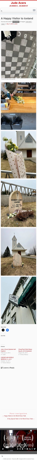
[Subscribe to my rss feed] (2, 11)
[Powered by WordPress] (17, 458)
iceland (3, 24)
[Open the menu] (34, 10)
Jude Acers (18, 2)
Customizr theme (30, 459)
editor (16, 24)
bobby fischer (28, 21)
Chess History (16, 21)
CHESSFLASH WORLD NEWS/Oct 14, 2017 (7, 358)
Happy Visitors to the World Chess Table (14, 416)
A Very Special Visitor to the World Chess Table (20, 419)
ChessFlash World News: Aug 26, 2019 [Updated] (25, 350)
